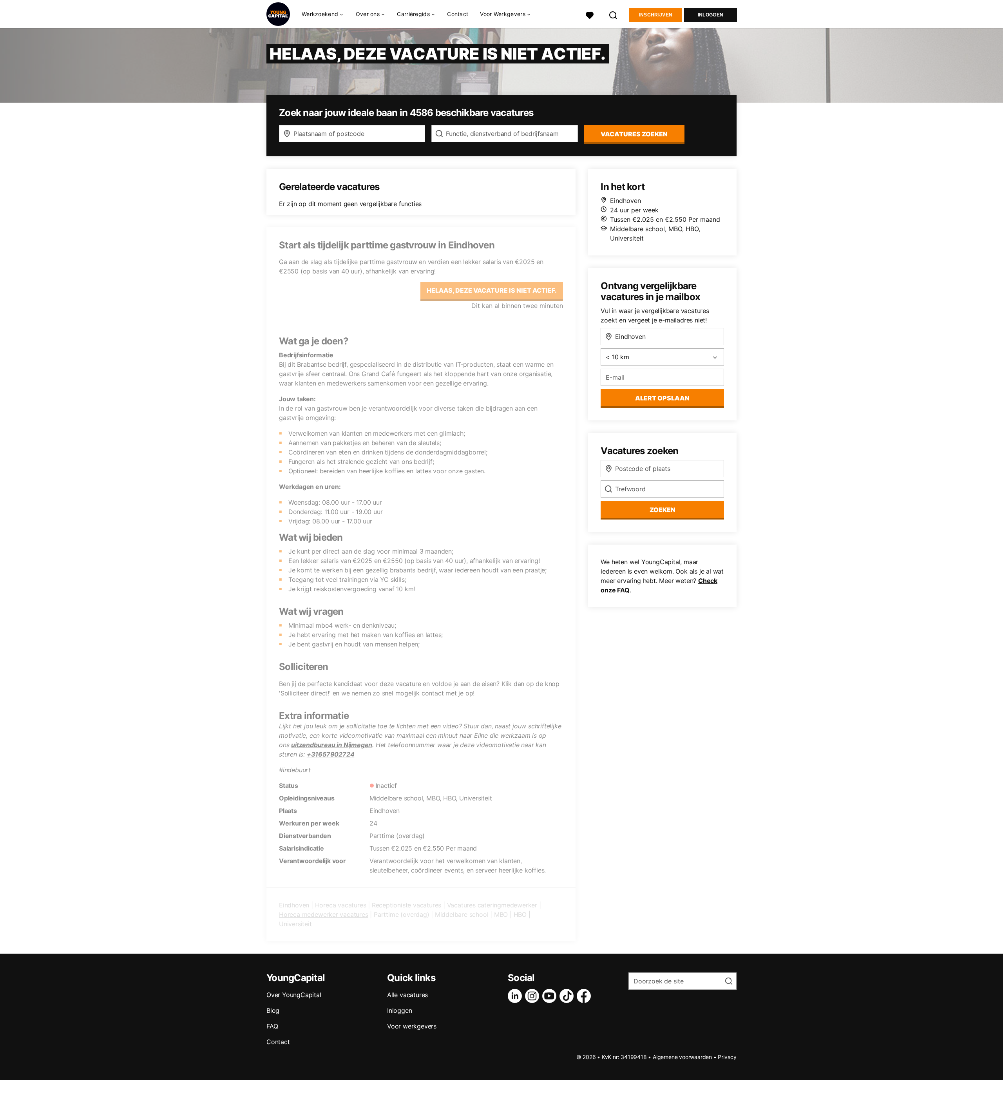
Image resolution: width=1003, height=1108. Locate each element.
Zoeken (662, 510)
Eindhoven (294, 905)
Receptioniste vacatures (406, 905)
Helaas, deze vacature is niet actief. (492, 290)
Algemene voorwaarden (682, 1057)
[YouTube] (550, 996)
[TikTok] (568, 996)
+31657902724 (331, 754)
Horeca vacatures (340, 905)
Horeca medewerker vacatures (323, 914)
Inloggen (710, 15)
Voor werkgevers (411, 1026)
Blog (272, 1010)
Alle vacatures (407, 995)
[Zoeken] (613, 14)
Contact (457, 14)
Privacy (727, 1057)
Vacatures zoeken (634, 134)
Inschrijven (655, 15)
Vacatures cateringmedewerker (492, 905)
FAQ (272, 1026)
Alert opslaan (662, 398)
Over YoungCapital (293, 995)
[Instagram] (533, 996)
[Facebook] (585, 996)
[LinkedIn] (516, 996)
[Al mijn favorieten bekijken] (590, 14)
